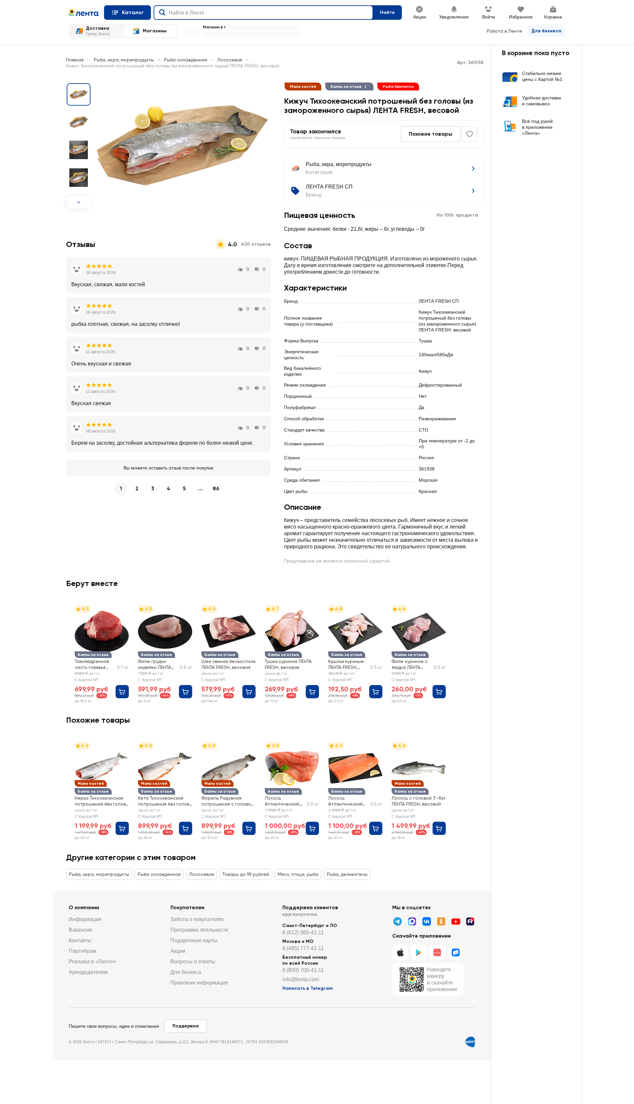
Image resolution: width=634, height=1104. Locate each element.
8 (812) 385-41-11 (303, 932)
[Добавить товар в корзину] (122, 691)
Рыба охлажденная (185, 59)
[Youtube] (455, 921)
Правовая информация (199, 982)
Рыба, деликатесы (347, 874)
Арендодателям (88, 972)
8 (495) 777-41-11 (303, 948)
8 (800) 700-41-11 (303, 970)
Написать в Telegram (307, 988)
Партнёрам (82, 951)
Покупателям (187, 907)
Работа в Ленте (504, 31)
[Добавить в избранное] (469, 134)
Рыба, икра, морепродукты (124, 59)
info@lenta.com (300, 979)
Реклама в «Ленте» (92, 961)
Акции (177, 951)
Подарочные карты (194, 940)
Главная (75, 59)
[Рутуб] (470, 921)
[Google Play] (419, 952)
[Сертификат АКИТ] (470, 1042)
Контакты (80, 940)
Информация (85, 919)
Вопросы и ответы (192, 961)
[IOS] (400, 952)
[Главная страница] (84, 12)
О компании (84, 907)
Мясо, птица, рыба (298, 874)
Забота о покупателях (197, 919)
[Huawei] (437, 952)
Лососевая (229, 59)
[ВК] (426, 921)
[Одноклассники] (441, 921)
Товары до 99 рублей (246, 874)
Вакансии (80, 930)
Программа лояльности (199, 930)
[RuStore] (456, 952)
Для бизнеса (546, 31)
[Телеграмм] (397, 921)
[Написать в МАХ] (412, 921)
